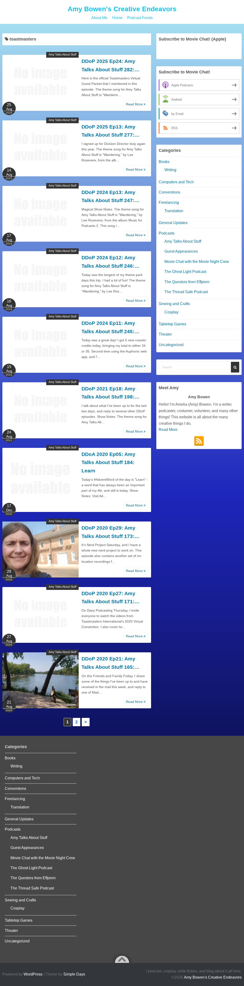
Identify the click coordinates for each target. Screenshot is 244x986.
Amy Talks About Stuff (62, 54)
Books (164, 162)
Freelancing (169, 202)
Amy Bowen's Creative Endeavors (122, 9)
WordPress (33, 974)
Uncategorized (171, 345)
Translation (173, 211)
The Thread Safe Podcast (186, 292)
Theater (165, 334)
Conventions (169, 192)
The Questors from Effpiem (186, 282)
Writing (170, 170)
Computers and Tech (176, 182)
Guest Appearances (181, 251)
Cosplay (171, 312)
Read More (135, 104)
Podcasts (166, 233)
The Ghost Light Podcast (185, 272)
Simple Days (74, 974)
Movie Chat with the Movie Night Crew (196, 262)
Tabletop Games (172, 324)
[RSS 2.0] (199, 441)
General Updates (173, 223)
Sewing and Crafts (174, 304)
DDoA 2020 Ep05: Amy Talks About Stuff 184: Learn (108, 462)
